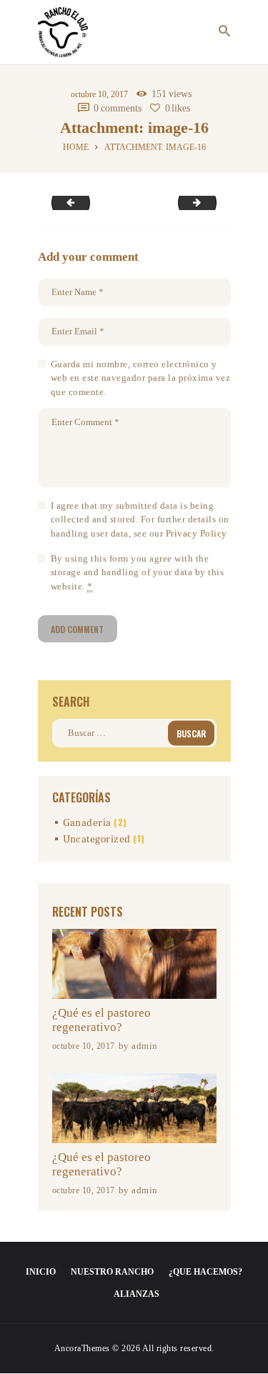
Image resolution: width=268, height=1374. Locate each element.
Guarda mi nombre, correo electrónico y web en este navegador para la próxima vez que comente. (141, 378)
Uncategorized (97, 839)
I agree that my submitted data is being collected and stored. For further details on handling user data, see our (140, 519)
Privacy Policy (196, 533)
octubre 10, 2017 (99, 94)
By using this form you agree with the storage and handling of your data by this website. (137, 572)
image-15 (66, 202)
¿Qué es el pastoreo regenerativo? (101, 1020)
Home (76, 147)
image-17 (212, 202)
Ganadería (87, 823)
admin (144, 1045)
